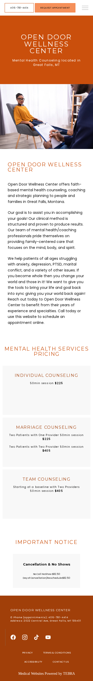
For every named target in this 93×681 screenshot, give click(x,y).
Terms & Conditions (57, 652)
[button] (85, 8)
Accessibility (33, 661)
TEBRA (69, 674)
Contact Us (61, 661)
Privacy (27, 652)
